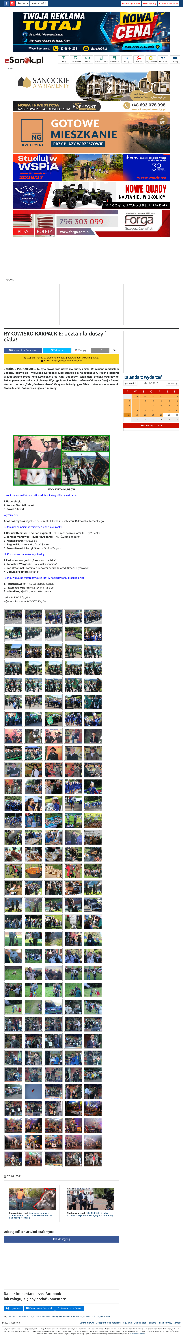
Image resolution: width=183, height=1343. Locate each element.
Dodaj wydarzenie (169, 3)
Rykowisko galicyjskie (82, 1316)
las (19, 1316)
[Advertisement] (91, 257)
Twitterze (58, 350)
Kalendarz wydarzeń (143, 377)
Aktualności (39, 3)
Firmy (126, 61)
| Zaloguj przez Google (70, 1308)
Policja (139, 61)
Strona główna (87, 1322)
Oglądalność (140, 1322)
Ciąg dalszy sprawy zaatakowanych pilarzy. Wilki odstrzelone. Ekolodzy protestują (30, 1215)
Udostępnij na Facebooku (24, 350)
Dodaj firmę (150, 3)
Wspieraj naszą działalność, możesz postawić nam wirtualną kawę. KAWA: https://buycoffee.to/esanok (62, 359)
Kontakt (177, 1322)
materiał (25, 1316)
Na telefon (114, 61)
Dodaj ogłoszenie (132, 3)
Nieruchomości (101, 61)
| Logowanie (14, 1308)
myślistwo (46, 1316)
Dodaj (63, 61)
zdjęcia (107, 1316)
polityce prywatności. (138, 1334)
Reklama (23, 3)
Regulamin (127, 1322)
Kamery (175, 61)
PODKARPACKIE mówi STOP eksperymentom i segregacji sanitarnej (90, 1214)
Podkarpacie (57, 1316)
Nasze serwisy (165, 1322)
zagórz (100, 1316)
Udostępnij (62, 1239)
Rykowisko (67, 1316)
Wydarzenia (151, 61)
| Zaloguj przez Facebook (40, 1308)
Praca (87, 61)
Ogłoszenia (76, 61)
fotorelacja (13, 1316)
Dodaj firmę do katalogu (108, 1322)
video (94, 1316)
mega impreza (35, 1316)
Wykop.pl (82, 350)
